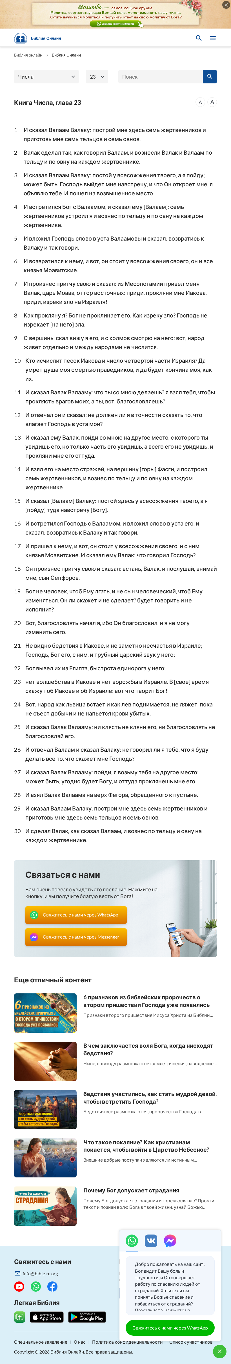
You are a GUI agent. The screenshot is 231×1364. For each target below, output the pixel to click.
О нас (80, 1341)
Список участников (191, 1341)
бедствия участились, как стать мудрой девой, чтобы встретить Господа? (150, 1097)
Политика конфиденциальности (127, 1341)
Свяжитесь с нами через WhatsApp (170, 1327)
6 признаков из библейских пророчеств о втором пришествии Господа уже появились (146, 1001)
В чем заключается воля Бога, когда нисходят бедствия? (148, 1049)
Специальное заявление (40, 1341)
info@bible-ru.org (40, 1273)
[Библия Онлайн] (40, 38)
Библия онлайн (28, 55)
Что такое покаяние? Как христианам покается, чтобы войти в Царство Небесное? (146, 1146)
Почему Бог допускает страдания (131, 1190)
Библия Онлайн (66, 55)
